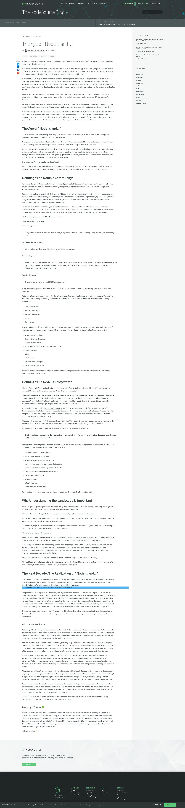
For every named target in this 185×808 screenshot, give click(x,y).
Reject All (157, 805)
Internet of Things (91, 797)
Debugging (139, 78)
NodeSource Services (77, 795)
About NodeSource (122, 793)
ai (138, 43)
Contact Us (120, 791)
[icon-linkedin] (62, 795)
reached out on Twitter (48, 296)
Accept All (170, 805)
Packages (52, 56)
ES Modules (33, 56)
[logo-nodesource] (33, 4)
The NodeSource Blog (43, 12)
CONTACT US (155, 3)
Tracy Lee (66, 721)
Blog (103, 791)
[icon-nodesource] (63, 790)
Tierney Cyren (32, 50)
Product (138, 97)
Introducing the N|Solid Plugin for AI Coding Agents (149, 55)
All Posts (26, 36)
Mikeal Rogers (35, 718)
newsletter (139, 83)
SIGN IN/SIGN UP (142, 3)
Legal (118, 797)
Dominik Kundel (71, 715)
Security (138, 100)
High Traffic (89, 793)
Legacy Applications (92, 795)
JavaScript (43, 56)
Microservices (90, 791)
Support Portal (106, 795)
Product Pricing (75, 793)
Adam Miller (48, 715)
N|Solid (73, 791)
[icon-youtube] (60, 795)
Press (118, 795)
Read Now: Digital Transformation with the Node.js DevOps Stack (100, 587)
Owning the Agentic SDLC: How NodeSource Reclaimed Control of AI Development (149, 40)
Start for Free (29, 764)
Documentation (106, 797)
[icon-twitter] (57, 795)
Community (36, 36)
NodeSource (141, 51)
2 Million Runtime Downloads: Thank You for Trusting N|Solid (149, 48)
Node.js (25, 56)
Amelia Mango (76, 724)
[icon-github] (55, 795)
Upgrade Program (141, 103)
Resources (105, 793)
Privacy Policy (121, 799)
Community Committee (53, 408)
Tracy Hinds (57, 715)
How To (138, 80)
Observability (140, 95)
